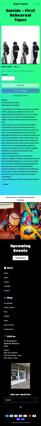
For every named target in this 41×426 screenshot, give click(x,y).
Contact (7, 290)
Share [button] (6, 184)
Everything (8, 303)
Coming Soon (9, 329)
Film (5, 312)
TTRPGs (7, 316)
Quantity (4, 74)
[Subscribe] (35, 400)
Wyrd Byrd (17, 422)
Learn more (20, 258)
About (6, 277)
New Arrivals (9, 325)
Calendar (7, 286)
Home (6, 273)
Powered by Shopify (25, 422)
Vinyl (6, 320)
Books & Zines (9, 307)
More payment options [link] (20, 95)
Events (6, 282)
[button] (2, 4)
